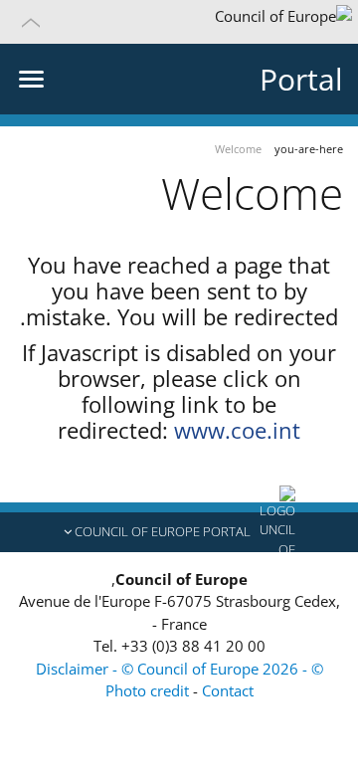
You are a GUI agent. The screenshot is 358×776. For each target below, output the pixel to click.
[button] (179, 22)
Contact (228, 690)
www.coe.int (237, 430)
